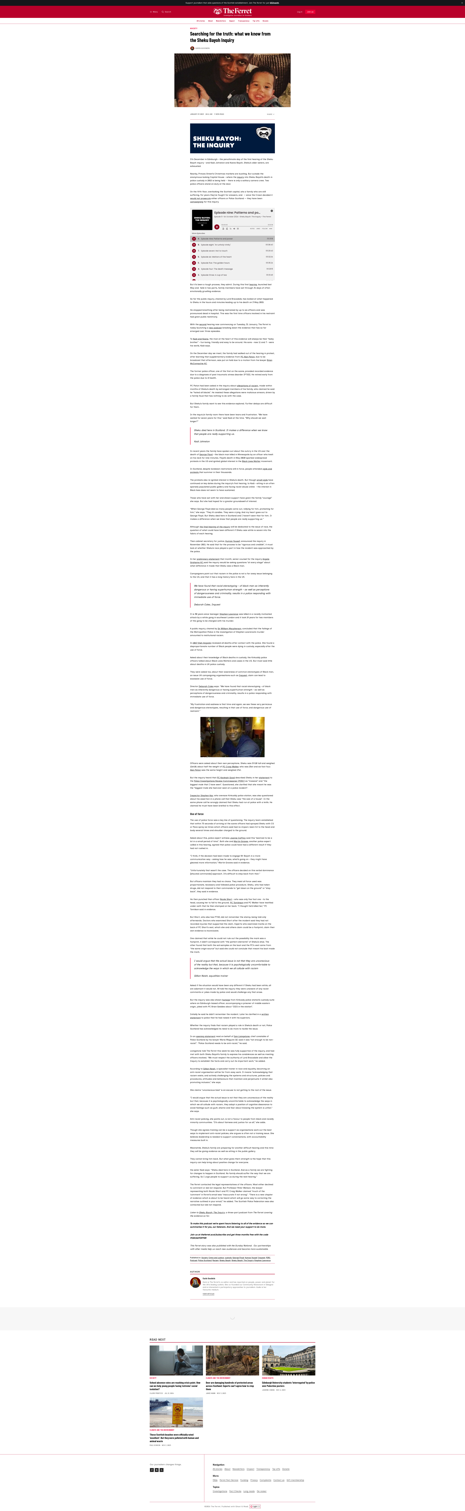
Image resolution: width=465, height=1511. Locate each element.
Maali (245, 1506)
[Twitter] (157, 1470)
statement (264, 777)
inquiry (240, 177)
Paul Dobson (155, 1445)
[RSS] (161, 1470)
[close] (462, 3)
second (202, 324)
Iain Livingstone (242, 1036)
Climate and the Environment (218, 1378)
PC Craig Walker (231, 766)
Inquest (243, 675)
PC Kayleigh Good (226, 777)
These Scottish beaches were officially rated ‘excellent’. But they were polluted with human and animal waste (174, 1438)
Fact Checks (235, 1491)
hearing (253, 284)
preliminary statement (208, 559)
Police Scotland (205, 1260)
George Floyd (206, 454)
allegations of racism (247, 385)
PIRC (268, 1258)
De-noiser (262, 1491)
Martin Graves (241, 841)
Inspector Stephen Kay (201, 795)
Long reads (249, 1491)
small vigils (262, 480)
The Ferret (215, 1506)
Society (193, 28)
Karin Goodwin (202, 48)
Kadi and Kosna (200, 339)
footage (226, 1000)
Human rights (267, 1378)
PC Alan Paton (248, 356)
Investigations (220, 1491)
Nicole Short (226, 899)
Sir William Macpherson (229, 628)
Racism (216, 1260)
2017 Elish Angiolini (202, 643)
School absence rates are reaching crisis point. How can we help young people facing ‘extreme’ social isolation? (175, 1386)
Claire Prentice (156, 1393)
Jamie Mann (210, 1393)
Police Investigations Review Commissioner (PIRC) (219, 781)
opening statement (205, 1036)
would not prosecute (200, 198)
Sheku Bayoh (225, 1260)
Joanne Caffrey (238, 838)
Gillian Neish (209, 1068)
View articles (208, 1294)
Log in (299, 12)
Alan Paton (195, 770)
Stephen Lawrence (229, 614)
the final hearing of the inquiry (215, 526)
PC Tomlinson (236, 902)
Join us (310, 12)
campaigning (196, 201)
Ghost (238, 1506)
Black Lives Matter (251, 461)
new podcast (215, 327)
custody (228, 1258)
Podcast (193, 1260)
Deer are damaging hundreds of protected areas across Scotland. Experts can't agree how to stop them (230, 1386)
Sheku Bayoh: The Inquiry (212, 1212)
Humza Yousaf (232, 541)
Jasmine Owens (268, 1390)
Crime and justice (216, 1258)
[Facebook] (152, 1470)
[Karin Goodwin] (192, 48)
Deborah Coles (206, 686)
